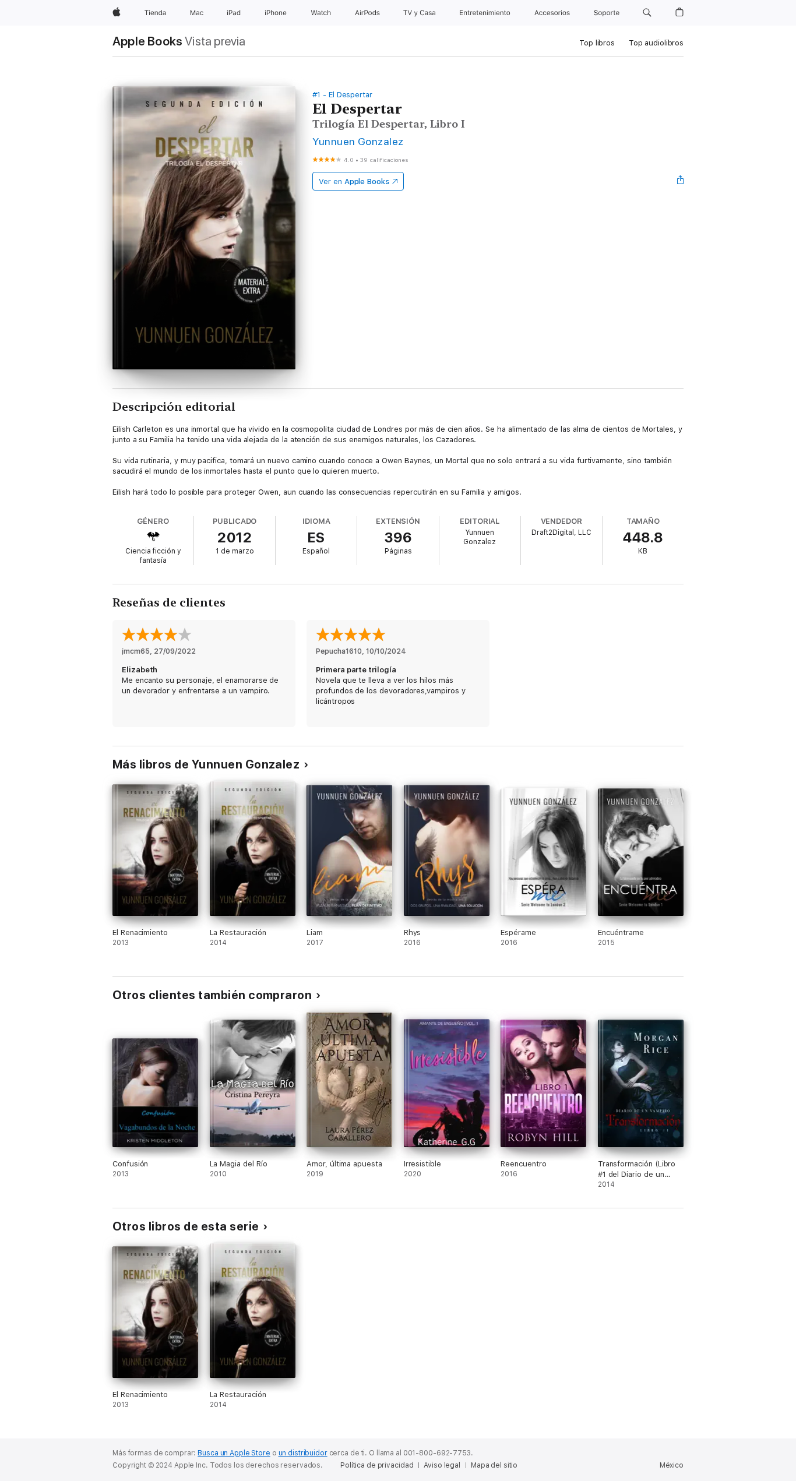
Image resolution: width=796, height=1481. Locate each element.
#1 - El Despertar (342, 94)
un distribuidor (303, 1453)
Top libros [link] (597, 42)
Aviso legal (442, 1465)
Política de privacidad (376, 1465)
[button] (647, 13)
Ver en (354, 181)
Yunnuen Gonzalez (358, 141)
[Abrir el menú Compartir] (680, 181)
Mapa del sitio (494, 1465)
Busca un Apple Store (234, 1453)
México (672, 1465)
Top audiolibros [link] (656, 42)
